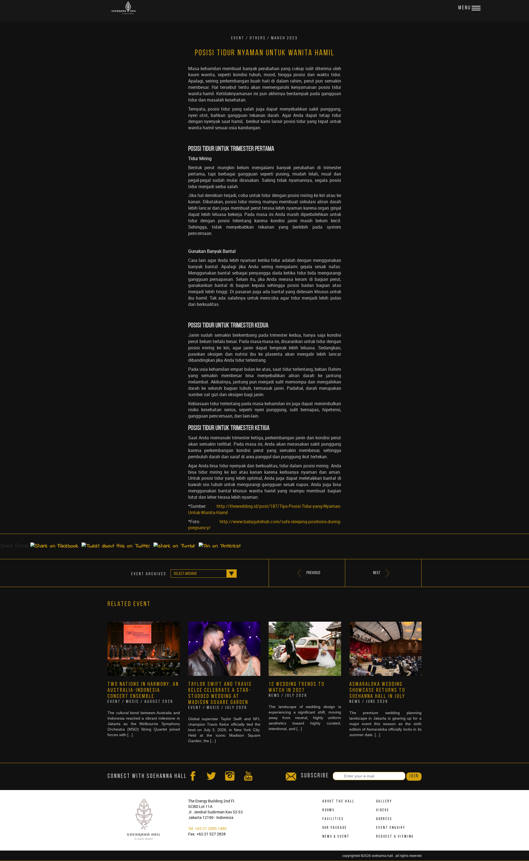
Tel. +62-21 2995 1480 (207, 828)
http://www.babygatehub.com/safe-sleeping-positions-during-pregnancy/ (264, 525)
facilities (333, 819)
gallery (384, 801)
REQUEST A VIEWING (395, 837)
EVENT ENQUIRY (390, 828)
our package (334, 828)
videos (382, 810)
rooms (328, 810)
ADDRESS (384, 819)
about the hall (338, 801)
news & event (336, 837)
